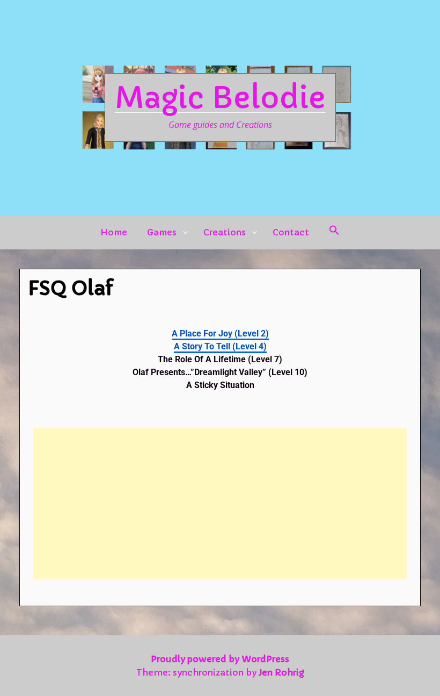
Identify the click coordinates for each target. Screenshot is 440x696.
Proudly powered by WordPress (220, 659)
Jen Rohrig (281, 672)
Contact (291, 232)
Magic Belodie (220, 98)
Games (162, 232)
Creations (224, 232)
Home (113, 232)
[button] (334, 232)
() (220, 333)
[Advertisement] (220, 503)
